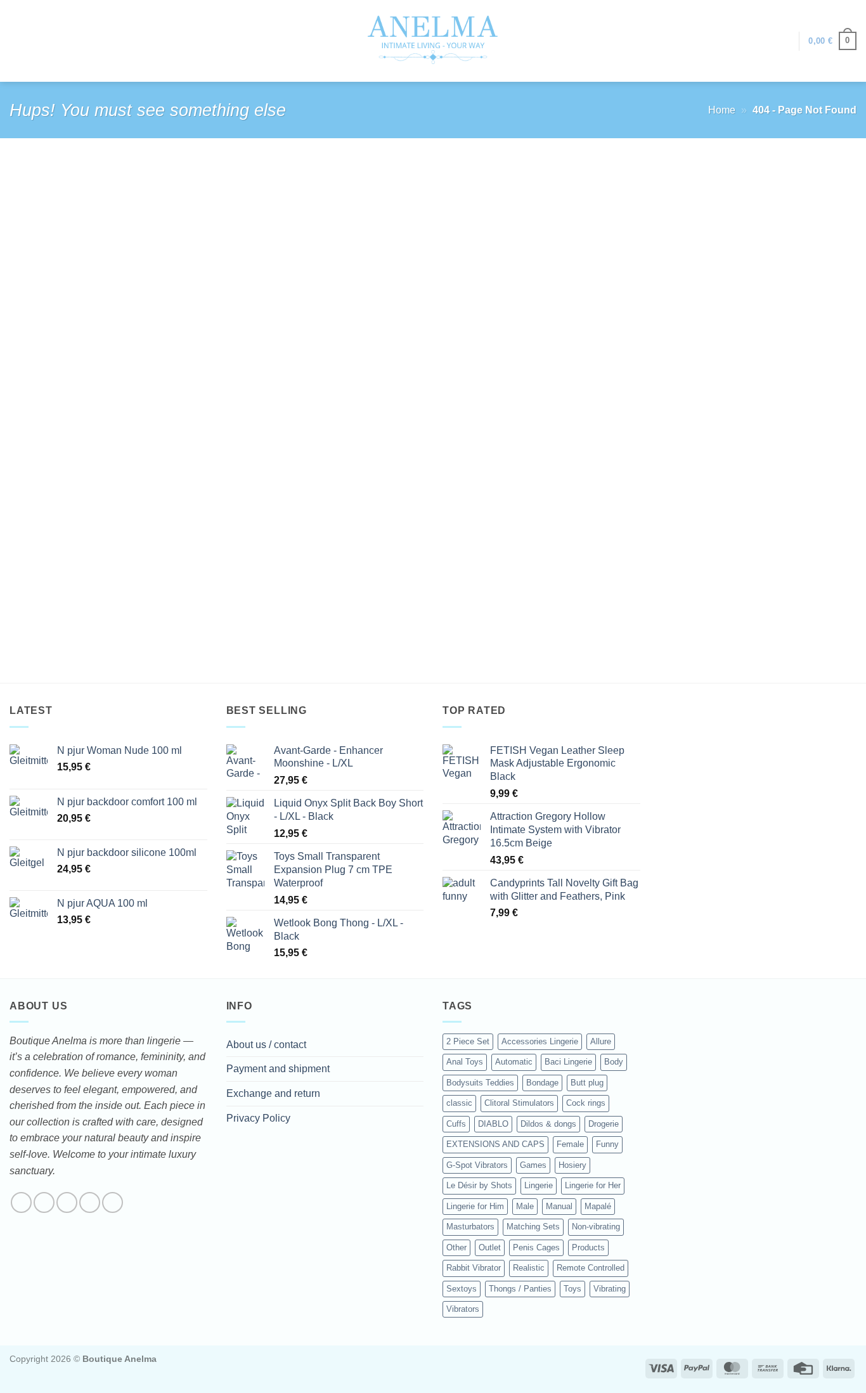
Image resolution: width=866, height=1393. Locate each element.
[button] (783, 41)
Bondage (542, 1082)
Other (456, 1247)
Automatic (514, 1061)
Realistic (529, 1268)
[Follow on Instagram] (44, 1202)
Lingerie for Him (475, 1206)
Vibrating (609, 1288)
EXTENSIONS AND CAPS (495, 1144)
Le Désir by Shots (479, 1185)
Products (588, 1247)
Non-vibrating (596, 1226)
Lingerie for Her (593, 1185)
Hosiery (572, 1165)
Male (525, 1206)
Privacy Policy (258, 1118)
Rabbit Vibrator (473, 1268)
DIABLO (493, 1124)
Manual (559, 1206)
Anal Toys (464, 1061)
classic (459, 1103)
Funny (607, 1144)
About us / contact (266, 1044)
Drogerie (603, 1124)
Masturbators (470, 1226)
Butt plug (587, 1082)
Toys (572, 1288)
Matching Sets (533, 1226)
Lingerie (538, 1185)
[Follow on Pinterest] (112, 1202)
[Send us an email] (89, 1202)
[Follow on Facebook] (21, 1202)
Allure (600, 1041)
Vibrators (462, 1309)
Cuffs (456, 1124)
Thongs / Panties (520, 1288)
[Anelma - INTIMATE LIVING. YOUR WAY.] (433, 40)
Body (613, 1061)
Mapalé (598, 1206)
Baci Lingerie (568, 1061)
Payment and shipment (278, 1068)
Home (721, 110)
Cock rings (585, 1103)
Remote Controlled (590, 1268)
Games (533, 1165)
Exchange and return (273, 1093)
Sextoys (461, 1288)
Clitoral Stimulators (519, 1103)
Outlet (490, 1247)
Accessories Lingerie (539, 1041)
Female (570, 1144)
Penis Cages (536, 1247)
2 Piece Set (467, 1041)
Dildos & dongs (548, 1124)
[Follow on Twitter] (66, 1202)
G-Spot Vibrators (477, 1165)
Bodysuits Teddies (480, 1082)
